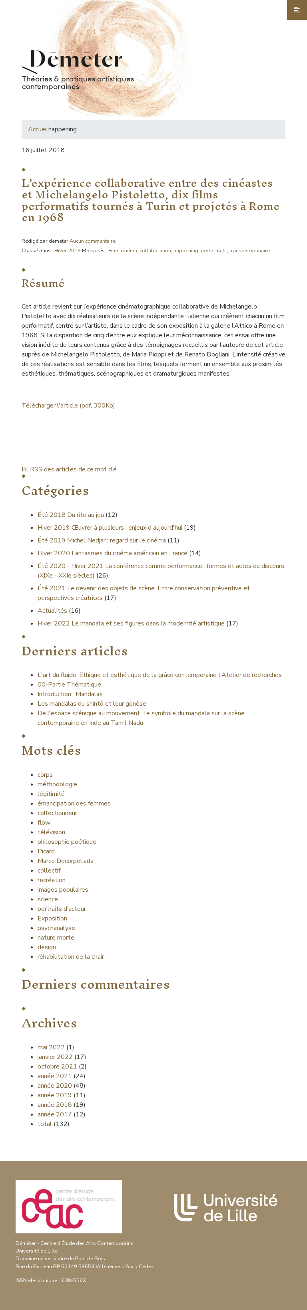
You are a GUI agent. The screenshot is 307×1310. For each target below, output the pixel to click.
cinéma (129, 250)
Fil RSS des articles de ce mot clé (69, 469)
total (46, 1124)
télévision (51, 832)
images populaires (63, 889)
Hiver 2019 (67, 250)
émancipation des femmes (74, 803)
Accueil (38, 129)
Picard (46, 851)
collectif (49, 870)
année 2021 (55, 1076)
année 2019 (55, 1095)
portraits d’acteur (62, 908)
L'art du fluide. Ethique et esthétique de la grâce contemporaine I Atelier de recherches (160, 675)
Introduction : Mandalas (70, 694)
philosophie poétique (67, 841)
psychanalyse (56, 928)
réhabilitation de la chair (71, 956)
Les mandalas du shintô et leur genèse (92, 703)
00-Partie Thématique (69, 684)
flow (44, 822)
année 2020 (55, 1085)
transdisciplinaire (249, 250)
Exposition (52, 918)
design (47, 947)
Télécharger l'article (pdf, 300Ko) (68, 405)
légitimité (51, 794)
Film (113, 250)
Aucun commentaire (93, 241)
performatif (214, 250)
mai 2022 (51, 1047)
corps (45, 774)
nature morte (56, 937)
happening (185, 250)
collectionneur (57, 813)
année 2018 (55, 1104)
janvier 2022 (55, 1057)
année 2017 (55, 1114)
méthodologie (57, 784)
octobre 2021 (57, 1066)
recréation (52, 880)
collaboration (155, 250)
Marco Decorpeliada (66, 861)
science (48, 899)
